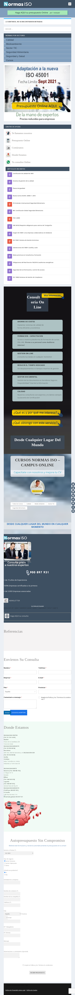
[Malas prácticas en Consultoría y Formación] (9, 256)
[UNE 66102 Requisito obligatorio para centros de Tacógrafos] (9, 226)
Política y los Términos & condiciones (56, 698)
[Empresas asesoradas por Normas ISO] (37, 650)
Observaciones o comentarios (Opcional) (16, 951)
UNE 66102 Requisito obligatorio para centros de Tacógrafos (32, 225)
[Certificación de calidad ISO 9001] (9, 174)
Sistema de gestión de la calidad (23, 181)
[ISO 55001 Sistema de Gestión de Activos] (9, 241)
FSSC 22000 (16, 218)
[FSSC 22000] (9, 219)
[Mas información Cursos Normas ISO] (37, 488)
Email (9, 917)
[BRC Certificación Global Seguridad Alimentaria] (9, 211)
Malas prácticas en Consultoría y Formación (27, 255)
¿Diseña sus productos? (11, 870)
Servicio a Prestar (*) (10, 850)
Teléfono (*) (7, 902)
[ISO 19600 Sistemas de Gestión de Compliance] (9, 278)
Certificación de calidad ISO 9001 (23, 173)
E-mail (41, 678)
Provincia (42, 687)
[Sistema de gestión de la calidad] (9, 182)
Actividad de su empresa (11, 880)
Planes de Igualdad (19, 188)
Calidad (29, 504)
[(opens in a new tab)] (9, 263)
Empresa (7, 678)
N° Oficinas (7, 933)
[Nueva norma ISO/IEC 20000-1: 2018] (9, 197)
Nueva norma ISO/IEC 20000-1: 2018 (24, 196)
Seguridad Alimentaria (18, 508)
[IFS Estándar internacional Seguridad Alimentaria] (9, 204)
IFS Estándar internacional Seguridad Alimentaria (29, 203)
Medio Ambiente (39, 504)
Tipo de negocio (8, 859)
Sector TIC (51, 504)
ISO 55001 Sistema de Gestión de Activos (26, 240)
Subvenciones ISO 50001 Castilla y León (25, 247)
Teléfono (42, 668)
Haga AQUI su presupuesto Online (37, 12)
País (6, 687)
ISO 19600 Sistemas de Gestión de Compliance (27, 277)
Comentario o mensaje (13, 697)
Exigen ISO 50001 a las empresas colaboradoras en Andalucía (32, 233)
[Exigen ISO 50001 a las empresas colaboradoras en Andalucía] (9, 234)
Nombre (7, 668)
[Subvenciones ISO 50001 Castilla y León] (9, 249)
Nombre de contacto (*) (11, 891)
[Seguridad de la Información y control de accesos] (9, 271)
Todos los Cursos (17, 504)
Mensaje (6, 941)
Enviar (7, 713)
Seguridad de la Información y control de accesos (29, 270)
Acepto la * (56, 698)
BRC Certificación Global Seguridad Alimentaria (28, 210)
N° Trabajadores (9, 927)
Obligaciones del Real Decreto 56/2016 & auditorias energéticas (33, 262)
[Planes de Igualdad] (9, 189)
